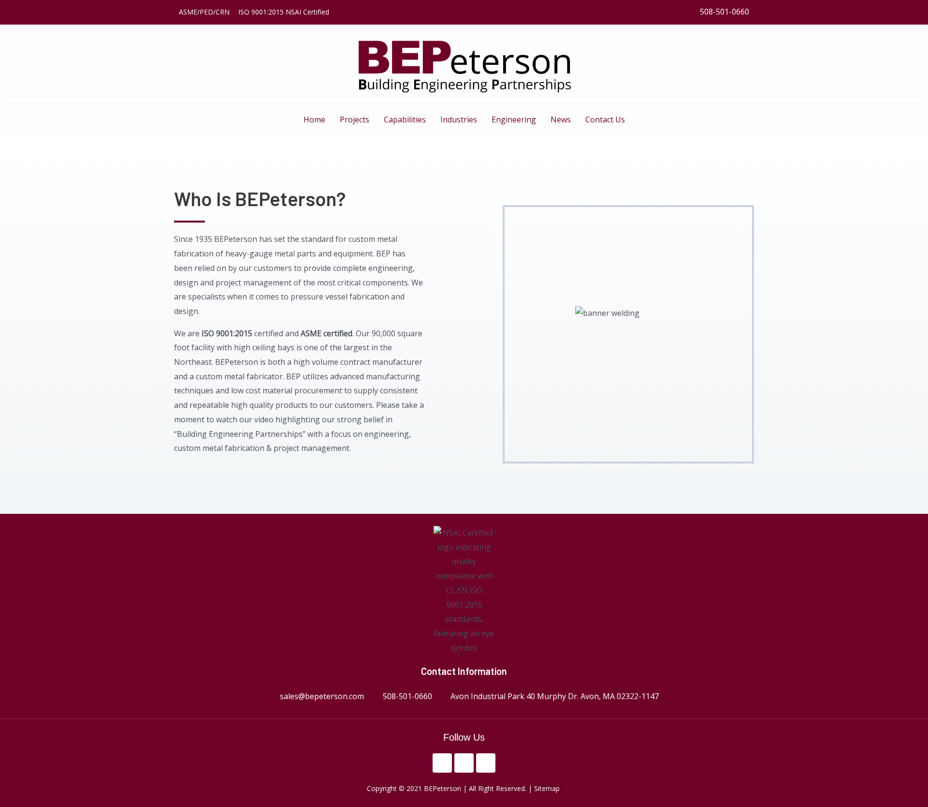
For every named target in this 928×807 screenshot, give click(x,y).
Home (314, 119)
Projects (354, 119)
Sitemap (548, 788)
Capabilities (405, 119)
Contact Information (464, 671)
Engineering (514, 119)
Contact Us (605, 119)
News (561, 119)
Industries (458, 119)
